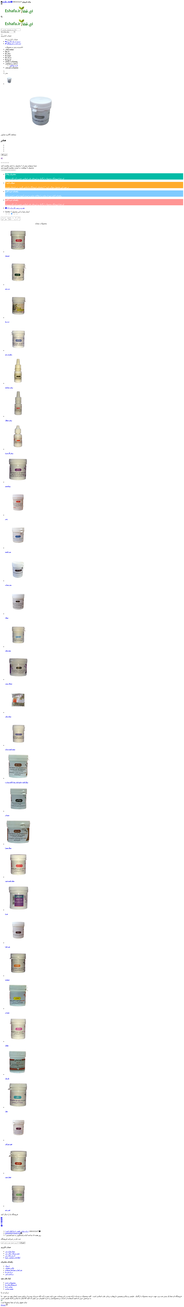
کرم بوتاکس (13, 65)
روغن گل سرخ (9, 453)
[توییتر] (1, 1220)
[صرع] (18, 910)
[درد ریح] (18, 317)
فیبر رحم (7, 1210)
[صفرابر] (18, 1008)
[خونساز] (18, 252)
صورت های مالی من (12, 1253)
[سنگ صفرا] (18, 844)
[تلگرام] (2, 1226)
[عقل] (18, 1107)
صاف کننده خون (9, 881)
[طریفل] (18, 1074)
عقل (6, 1111)
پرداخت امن (9, 1274)
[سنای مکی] (18, 712)
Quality (17, 212)
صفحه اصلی (9, 49)
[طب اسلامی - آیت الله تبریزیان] (19, 15)
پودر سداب (8, 585)
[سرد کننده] (18, 548)
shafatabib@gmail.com (13, 1233)
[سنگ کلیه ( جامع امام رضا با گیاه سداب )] (18, 778)
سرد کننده (8, 552)
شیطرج (7, 980)
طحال (6, 1045)
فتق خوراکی (8, 1144)
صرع (6, 914)
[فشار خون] (18, 1173)
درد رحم (7, 289)
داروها (7, 51)
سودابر (7, 815)
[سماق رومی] (18, 679)
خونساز (7, 256)
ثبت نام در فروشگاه (14, 43)
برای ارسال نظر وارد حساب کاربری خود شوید (17, 224)
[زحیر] (18, 515)
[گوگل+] (6, 162)
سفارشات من (10, 1251)
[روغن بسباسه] (18, 383)
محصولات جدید (10, 1283)
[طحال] (18, 1041)
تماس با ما (8, 1287)
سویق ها (8, 55)
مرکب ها (8, 57)
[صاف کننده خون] (18, 877)
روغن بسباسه (9, 387)
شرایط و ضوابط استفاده (13, 1270)
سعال (6, 618)
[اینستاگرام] (1, 1224)
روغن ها (8, 53)
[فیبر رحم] (18, 1206)
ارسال (7, 1266)
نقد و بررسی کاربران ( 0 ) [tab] (16, 208)
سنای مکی (8, 716)
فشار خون (8, 1177)
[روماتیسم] (18, 482)
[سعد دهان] (18, 646)
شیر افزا (7, 947)
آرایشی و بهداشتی (11, 63)
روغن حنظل (8, 420)
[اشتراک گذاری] (4, 162)
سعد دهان (8, 651)
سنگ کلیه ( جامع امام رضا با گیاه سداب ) (16, 782)
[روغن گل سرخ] (18, 449)
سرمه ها (8, 59)
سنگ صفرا (8, 848)
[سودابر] (18, 811)
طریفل (7, 1078)
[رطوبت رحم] (18, 350)
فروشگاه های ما (11, 1285)
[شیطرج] (18, 976)
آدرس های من (10, 1255)
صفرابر (7, 1013)
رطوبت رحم (8, 354)
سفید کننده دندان (10, 749)
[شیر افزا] (18, 943)
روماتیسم (8, 486)
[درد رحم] (18, 285)
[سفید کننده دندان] (18, 745)
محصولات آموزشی (11, 67)
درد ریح (7, 322)
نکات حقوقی (9, 1268)
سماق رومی (8, 684)
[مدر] (9, 84)
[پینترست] (8, 162)
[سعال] (18, 614)
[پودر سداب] (18, 581)
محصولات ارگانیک (11, 61)
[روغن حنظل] (18, 416)
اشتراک (22, 1243)
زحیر (6, 519)
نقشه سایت (9, 1289)
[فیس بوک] (1, 1218)
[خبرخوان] (1, 1222)
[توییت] (2, 162)
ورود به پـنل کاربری (13, 41)
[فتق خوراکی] (18, 1140)
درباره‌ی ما (9, 1272)
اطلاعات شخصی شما (12, 1257)
